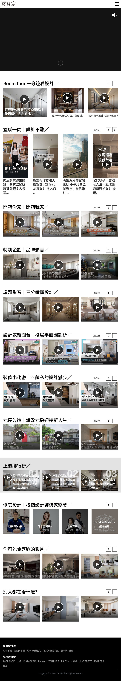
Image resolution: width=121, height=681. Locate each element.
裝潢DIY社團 (67, 650)
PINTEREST (85, 661)
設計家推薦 (9, 646)
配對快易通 (19, 650)
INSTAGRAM (29, 661)
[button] (108, 83)
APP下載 (7, 650)
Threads (42, 661)
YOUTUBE (54, 661)
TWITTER (99, 661)
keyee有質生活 (34, 650)
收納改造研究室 (51, 650)
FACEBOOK (9, 661)
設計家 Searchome (9, 5)
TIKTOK (65, 661)
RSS (5, 665)
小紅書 (74, 661)
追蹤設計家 (9, 657)
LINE (19, 661)
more (95, 130)
